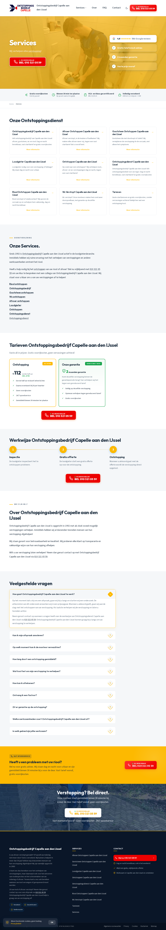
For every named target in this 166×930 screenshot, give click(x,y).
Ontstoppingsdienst (19, 313)
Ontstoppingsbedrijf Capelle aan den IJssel (53, 7)
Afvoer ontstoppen (19, 301)
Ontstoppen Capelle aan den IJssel (86, 877)
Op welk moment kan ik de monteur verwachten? (37, 647)
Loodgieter (15, 305)
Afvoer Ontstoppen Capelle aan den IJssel (89, 855)
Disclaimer (144, 926)
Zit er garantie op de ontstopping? (30, 707)
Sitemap (154, 926)
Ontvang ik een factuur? (25, 695)
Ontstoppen (15, 309)
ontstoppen (39, 269)
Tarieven (75, 906)
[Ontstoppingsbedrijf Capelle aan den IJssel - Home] (21, 8)
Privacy (126, 926)
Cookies (135, 926)
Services (75, 912)
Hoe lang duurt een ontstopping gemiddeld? (34, 659)
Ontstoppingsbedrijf (32, 253)
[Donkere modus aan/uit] (126, 8)
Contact (116, 7)
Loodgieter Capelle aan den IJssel (86, 871)
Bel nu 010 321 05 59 (128, 858)
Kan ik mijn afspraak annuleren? (28, 635)
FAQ (104, 7)
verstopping (34, 51)
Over (94, 7)
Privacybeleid (16, 923)
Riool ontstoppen (18, 284)
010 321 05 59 (40, 556)
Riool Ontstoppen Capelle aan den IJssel (89, 893)
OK (52, 922)
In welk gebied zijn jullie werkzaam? (30, 731)
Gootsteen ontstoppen (21, 292)
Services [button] (80, 7)
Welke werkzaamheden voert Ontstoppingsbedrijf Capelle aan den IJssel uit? (51, 719)
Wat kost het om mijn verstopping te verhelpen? (36, 671)
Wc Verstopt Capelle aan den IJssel (87, 899)
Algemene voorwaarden (112, 926)
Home (11, 104)
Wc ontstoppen (17, 296)
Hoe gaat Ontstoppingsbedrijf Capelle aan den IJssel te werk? (44, 594)
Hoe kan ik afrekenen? (24, 683)
